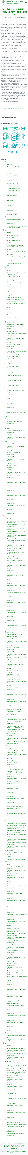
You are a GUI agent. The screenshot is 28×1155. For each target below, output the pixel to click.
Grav (8, 1151)
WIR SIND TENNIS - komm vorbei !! (15, 287)
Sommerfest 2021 (11, 331)
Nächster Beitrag (19, 108)
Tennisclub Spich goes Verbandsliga (15, 299)
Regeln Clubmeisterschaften (13, 1003)
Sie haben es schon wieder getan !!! (15, 282)
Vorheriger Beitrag (9, 108)
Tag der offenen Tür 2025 (13, 183)
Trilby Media (14, 1151)
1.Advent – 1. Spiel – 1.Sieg (13, 928)
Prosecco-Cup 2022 (12, 280)
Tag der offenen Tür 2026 (13, 166)
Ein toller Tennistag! (11, 289)
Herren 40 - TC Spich (12, 361)
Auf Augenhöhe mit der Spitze (14, 888)
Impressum (6, 1143)
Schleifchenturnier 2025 (13, 195)
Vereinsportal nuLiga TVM (10, 1145)
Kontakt (11, 1143)
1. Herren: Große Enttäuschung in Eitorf (16, 1124)
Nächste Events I (11, 168)
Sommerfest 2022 (11, 312)
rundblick (21, 17)
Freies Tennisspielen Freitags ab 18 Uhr (16, 333)
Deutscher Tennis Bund (17, 1146)
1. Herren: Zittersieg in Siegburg (14, 1122)
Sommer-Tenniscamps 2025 (13, 188)
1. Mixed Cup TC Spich (12, 176)
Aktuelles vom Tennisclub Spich (14, 208)
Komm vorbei (10, 200)
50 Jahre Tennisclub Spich (13, 240)
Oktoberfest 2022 (11, 301)
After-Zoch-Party (11, 265)
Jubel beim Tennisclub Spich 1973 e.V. (16, 859)
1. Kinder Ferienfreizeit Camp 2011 (15, 1090)
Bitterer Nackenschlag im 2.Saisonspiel (16, 885)
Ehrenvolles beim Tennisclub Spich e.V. (16, 1048)
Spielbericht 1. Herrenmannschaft (15, 769)
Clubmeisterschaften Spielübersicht (15, 904)
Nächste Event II (11, 170)
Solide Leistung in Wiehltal (13, 884)
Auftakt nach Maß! (11, 909)
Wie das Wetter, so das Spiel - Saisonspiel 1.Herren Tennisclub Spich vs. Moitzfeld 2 (17, 1065)
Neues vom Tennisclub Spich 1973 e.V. (16, 251)
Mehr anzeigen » (5, 1138)
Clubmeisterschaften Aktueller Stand (15, 970)
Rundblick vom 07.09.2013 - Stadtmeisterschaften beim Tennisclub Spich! (16, 813)
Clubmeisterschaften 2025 (13, 190)
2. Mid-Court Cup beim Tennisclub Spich (16, 834)
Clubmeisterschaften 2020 (13, 385)
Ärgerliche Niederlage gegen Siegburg (16, 760)
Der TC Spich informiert (12, 235)
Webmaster (21, 1143)
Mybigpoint (14, 1148)
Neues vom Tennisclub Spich (14, 375)
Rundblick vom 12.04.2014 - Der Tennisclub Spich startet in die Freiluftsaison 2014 (14, 713)
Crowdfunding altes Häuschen (14, 380)
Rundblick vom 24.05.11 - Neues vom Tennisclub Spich (14, 12)
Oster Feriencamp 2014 (12, 733)
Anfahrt (16, 1143)
